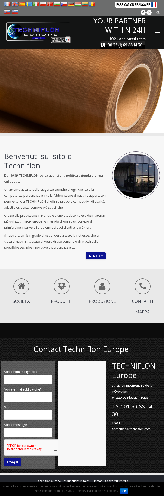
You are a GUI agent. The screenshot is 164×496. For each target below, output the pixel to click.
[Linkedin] (149, 12)
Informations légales (76, 481)
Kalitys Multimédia (116, 481)
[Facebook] (143, 12)
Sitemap (97, 481)
